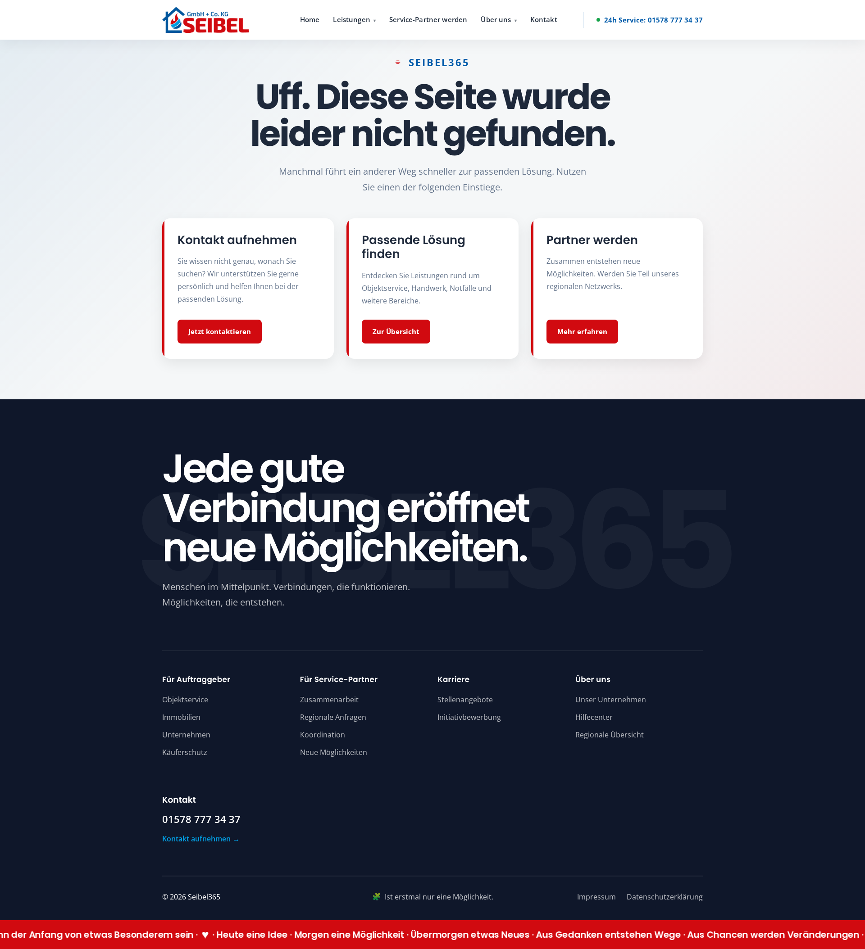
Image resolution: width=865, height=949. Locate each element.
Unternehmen (186, 735)
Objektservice (185, 700)
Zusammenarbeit (329, 700)
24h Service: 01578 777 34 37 (653, 19)
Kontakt (543, 19)
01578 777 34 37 (201, 819)
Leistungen (351, 19)
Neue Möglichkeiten (333, 752)
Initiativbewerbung (469, 717)
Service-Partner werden (428, 19)
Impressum (596, 897)
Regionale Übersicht (609, 735)
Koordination (322, 735)
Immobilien (181, 717)
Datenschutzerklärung (665, 897)
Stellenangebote (465, 700)
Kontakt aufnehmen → (201, 839)
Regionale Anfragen (333, 717)
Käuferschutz (184, 752)
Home (310, 19)
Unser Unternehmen (610, 700)
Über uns (496, 19)
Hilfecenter (594, 717)
